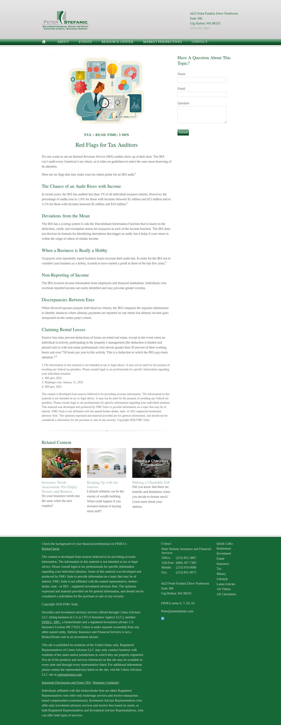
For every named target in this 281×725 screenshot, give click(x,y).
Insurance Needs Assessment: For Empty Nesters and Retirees (59, 487)
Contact (200, 42)
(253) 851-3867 (200, 28)
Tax (219, 568)
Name (181, 74)
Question (183, 103)
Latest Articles (226, 584)
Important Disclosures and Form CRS (66, 682)
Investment (224, 553)
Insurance (223, 563)
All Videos (224, 589)
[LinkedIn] (162, 619)
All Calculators (226, 594)
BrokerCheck (50, 548)
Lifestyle (222, 579)
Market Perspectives (162, 42)
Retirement (224, 548)
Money (221, 574)
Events (85, 42)
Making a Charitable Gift (151, 482)
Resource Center (117, 42)
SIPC (56, 622)
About (63, 42)
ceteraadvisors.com (69, 674)
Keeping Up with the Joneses (102, 484)
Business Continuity (106, 682)
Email (181, 88)
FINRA (47, 622)
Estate (220, 558)
